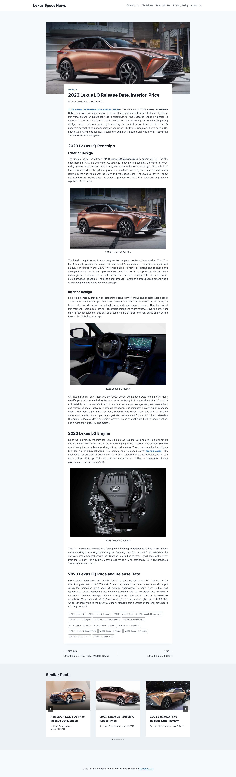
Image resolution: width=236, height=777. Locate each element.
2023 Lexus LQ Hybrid (133, 620)
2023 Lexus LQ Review (110, 631)
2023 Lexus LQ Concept (98, 614)
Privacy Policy (180, 5)
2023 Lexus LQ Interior (80, 625)
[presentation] (68, 695)
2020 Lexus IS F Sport (160, 653)
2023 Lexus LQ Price (129, 625)
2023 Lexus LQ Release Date (82, 631)
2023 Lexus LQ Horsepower (107, 620)
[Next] (185, 709)
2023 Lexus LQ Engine (79, 620)
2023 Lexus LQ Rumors (136, 631)
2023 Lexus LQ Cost (123, 614)
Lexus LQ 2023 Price (103, 636)
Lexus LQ (72, 90)
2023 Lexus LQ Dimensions (148, 614)
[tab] (112, 739)
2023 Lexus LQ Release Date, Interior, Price (93, 109)
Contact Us (132, 5)
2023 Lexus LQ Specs (79, 636)
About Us (196, 5)
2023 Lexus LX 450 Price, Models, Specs (86, 653)
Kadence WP (146, 768)
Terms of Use (163, 5)
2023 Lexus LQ (76, 614)
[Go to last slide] (50, 709)
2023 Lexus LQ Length (105, 625)
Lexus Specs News (79, 102)
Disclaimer (147, 5)
